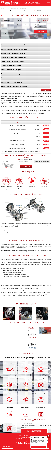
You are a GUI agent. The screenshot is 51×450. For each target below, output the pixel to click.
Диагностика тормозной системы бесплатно (16, 45)
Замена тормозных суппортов (11, 69)
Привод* (19, 20)
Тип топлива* (4, 29)
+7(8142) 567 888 (32, 337)
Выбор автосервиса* (38, 26)
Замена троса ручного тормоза (11, 82)
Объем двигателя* (21, 24)
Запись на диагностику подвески (34, 431)
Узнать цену (40, 31)
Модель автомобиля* (5, 24)
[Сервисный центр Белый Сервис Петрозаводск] (42, 161)
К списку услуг (45, 90)
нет (40, 10)
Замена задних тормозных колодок (13, 53)
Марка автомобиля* (5, 20)
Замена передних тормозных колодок (14, 49)
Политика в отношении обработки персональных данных (37, 444)
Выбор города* (37, 22)
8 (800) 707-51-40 (32, 2)
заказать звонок (7, 446)
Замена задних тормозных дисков (12, 61)
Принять (38, 446)
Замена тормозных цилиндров (11, 74)
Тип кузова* (3, 33)
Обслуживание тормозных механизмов (14, 86)
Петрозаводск (27, 10)
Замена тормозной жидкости (11, 65)
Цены (39, 151)
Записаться (46, 125)
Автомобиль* (20, 29)
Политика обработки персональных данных (26, 446)
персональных (6, 167)
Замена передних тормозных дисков (13, 57)
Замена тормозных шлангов (10, 78)
